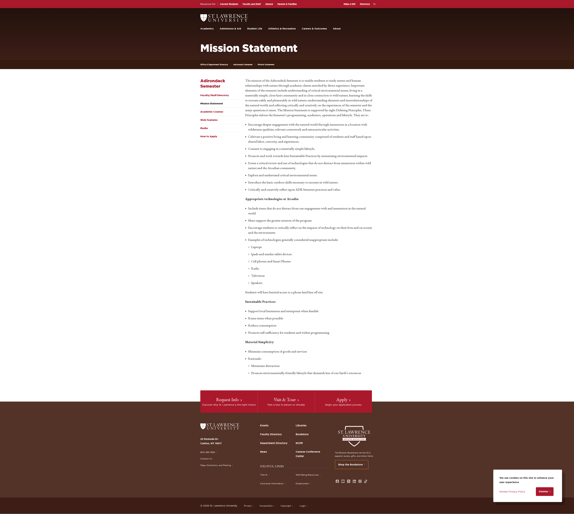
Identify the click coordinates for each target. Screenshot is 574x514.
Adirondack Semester (243, 64)
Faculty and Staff (252, 4)
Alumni (269, 4)
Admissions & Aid (230, 28)
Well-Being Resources (307, 475)
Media (204, 128)
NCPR (299, 443)
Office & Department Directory (214, 64)
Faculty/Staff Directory (214, 95)
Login (303, 506)
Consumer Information (272, 483)
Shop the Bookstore (350, 464)
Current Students (229, 4)
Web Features (208, 120)
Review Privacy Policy (512, 491)
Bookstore (302, 434)
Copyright (286, 506)
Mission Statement (211, 103)
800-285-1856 (207, 452)
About (337, 28)
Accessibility (266, 506)
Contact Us (206, 458)
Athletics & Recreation (282, 28)
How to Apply (208, 136)
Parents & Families (287, 4)
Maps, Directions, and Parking (215, 465)
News (263, 451)
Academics (207, 28)
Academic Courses (211, 111)
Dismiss (543, 491)
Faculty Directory (271, 434)
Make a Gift (349, 4)
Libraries (301, 425)
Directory (365, 4)
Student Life (254, 28)
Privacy (248, 506)
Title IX (263, 475)
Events (264, 425)
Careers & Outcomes (314, 28)
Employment (302, 483)
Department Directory (273, 443)
